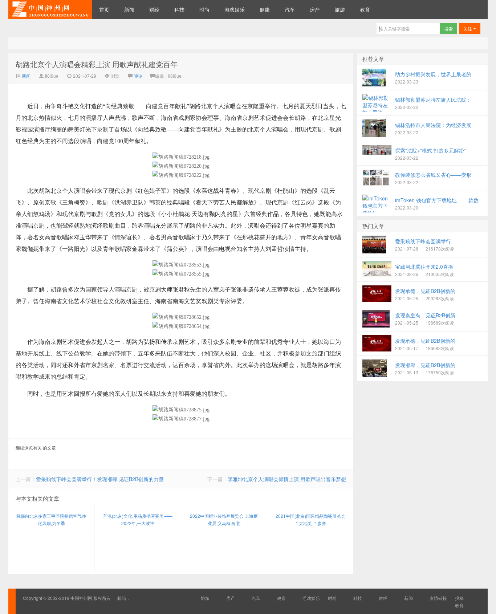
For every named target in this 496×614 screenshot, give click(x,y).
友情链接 (438, 598)
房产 (315, 9)
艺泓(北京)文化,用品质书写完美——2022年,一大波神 (137, 519)
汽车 (290, 9)
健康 (265, 9)
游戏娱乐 (234, 9)
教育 (365, 9)
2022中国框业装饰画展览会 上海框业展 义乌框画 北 (224, 519)
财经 (154, 9)
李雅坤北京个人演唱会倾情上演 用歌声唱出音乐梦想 (287, 479)
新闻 (129, 9)
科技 (179, 9)
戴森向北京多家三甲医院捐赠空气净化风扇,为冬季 (51, 519)
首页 (104, 9)
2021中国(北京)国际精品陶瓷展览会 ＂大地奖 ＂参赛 (310, 519)
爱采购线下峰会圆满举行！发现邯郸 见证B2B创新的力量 (100, 479)
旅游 (340, 9)
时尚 (204, 9)
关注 (468, 28)
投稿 (459, 598)
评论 (138, 76)
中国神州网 (50, 9)
